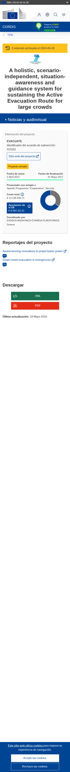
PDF (38, 305)
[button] (47, 14)
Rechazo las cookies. (35, 766)
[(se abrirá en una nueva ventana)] (14, 13)
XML (38, 295)
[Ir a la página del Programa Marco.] (35, 59)
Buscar (55, 14)
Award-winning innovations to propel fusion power (33, 251)
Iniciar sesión (39, 14)
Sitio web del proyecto (22, 157)
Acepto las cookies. (35, 758)
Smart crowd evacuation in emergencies (27, 259)
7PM (10, 35)
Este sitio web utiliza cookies (25, 745)
